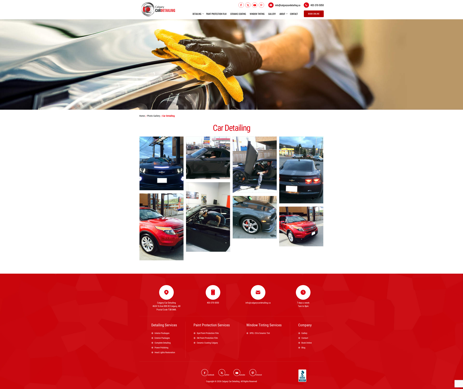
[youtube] (254, 5)
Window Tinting (257, 13)
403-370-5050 (317, 5)
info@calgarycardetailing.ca (287, 5)
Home (142, 115)
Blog (303, 347)
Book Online (314, 13)
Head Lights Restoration (165, 352)
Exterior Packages (162, 338)
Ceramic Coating (238, 13)
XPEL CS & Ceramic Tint (260, 333)
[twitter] (248, 5)
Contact (294, 13)
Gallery (272, 13)
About (282, 13)
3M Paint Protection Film (207, 338)
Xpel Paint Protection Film (208, 333)
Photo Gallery (153, 115)
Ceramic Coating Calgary (207, 343)
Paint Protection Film (216, 13)
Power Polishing (161, 347)
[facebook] (241, 5)
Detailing (197, 13)
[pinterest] (261, 5)
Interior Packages (162, 333)
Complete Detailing (163, 343)
